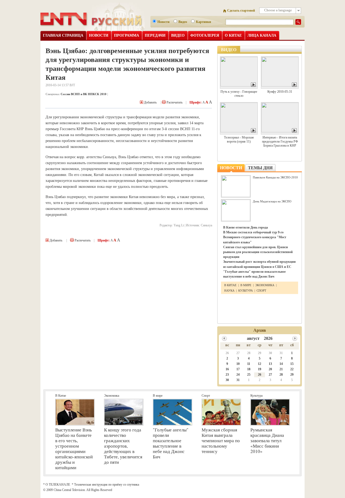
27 (238, 353)
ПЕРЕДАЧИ (155, 35)
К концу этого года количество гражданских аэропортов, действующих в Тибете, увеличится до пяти (123, 446)
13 (270, 364)
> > (294, 338)
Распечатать (174, 102)
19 (259, 369)
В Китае (60, 395)
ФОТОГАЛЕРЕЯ (204, 35)
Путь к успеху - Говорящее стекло (238, 94)
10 (238, 364)
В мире (158, 395)
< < (224, 338)
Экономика (111, 395)
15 (292, 364)
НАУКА (229, 290)
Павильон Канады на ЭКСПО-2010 (275, 177)
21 (281, 369)
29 (259, 353)
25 (248, 374)
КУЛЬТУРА (245, 290)
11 (248, 364)
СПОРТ (261, 290)
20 (270, 369)
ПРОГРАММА (126, 35)
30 (270, 353)
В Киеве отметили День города (245, 227)
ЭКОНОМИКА (264, 285)
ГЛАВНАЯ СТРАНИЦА (63, 35)
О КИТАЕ (233, 35)
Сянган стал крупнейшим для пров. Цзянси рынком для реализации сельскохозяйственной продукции (258, 252)
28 (248, 353)
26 (227, 353)
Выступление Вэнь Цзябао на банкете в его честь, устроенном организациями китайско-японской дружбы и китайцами (74, 449)
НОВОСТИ (98, 35)
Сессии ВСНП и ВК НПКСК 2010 (83, 94)
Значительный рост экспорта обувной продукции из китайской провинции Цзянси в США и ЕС (259, 264)
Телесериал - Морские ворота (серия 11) (239, 139)
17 (238, 369)
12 (259, 364)
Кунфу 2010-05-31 (279, 92)
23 (227, 374)
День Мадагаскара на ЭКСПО (272, 201)
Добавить (150, 102)
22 (292, 369)
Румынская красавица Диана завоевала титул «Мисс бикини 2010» (267, 440)
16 (227, 369)
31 (281, 353)
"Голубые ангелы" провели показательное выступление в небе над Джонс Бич (254, 274)
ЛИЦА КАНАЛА (261, 35)
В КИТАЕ (230, 285)
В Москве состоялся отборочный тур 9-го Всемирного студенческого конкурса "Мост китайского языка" (254, 237)
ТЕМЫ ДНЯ (260, 167)
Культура (256, 395)
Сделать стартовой (241, 10)
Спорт (206, 395)
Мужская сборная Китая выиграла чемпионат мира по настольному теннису (221, 440)
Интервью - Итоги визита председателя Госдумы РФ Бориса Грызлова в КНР (280, 141)
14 (281, 364)
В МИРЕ (246, 285)
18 (248, 369)
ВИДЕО (178, 35)
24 (238, 374)
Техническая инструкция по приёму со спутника (106, 484)
